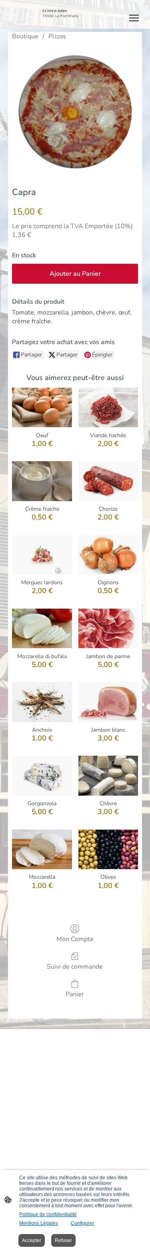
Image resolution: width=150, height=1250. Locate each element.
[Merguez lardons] (42, 555)
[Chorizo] (108, 481)
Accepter (31, 1240)
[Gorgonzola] (42, 776)
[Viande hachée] (108, 408)
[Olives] (108, 850)
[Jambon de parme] (108, 629)
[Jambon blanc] (108, 702)
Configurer (82, 1223)
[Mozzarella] (42, 850)
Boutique (25, 36)
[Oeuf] (42, 408)
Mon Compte (75, 939)
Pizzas (57, 36)
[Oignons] (108, 555)
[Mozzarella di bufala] (42, 629)
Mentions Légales (38, 1223)
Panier (75, 994)
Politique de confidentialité (48, 1214)
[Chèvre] (108, 776)
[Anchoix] (42, 702)
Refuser (63, 1240)
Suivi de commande (75, 966)
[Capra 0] (75, 112)
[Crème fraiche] (42, 481)
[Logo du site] (75, 22)
